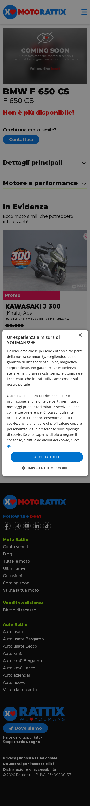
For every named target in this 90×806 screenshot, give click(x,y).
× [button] (80, 335)
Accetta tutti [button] (46, 457)
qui (9, 445)
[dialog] (45, 403)
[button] (45, 468)
